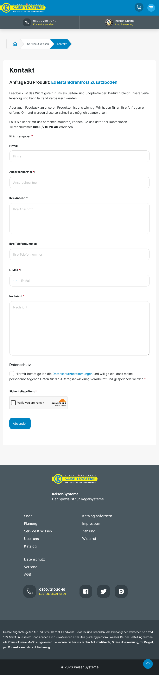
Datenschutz (34, 559)
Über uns (31, 539)
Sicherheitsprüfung (23, 391)
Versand (30, 567)
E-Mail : (15, 270)
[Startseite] (12, 44)
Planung (30, 523)
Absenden (20, 423)
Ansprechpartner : (22, 171)
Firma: (13, 145)
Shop (28, 516)
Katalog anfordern (97, 516)
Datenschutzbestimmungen (72, 374)
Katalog (30, 546)
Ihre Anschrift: (18, 198)
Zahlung (88, 531)
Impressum (91, 523)
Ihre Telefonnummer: (23, 243)
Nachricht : (17, 296)
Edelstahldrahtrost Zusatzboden (84, 82)
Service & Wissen (38, 43)
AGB (27, 574)
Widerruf (89, 539)
